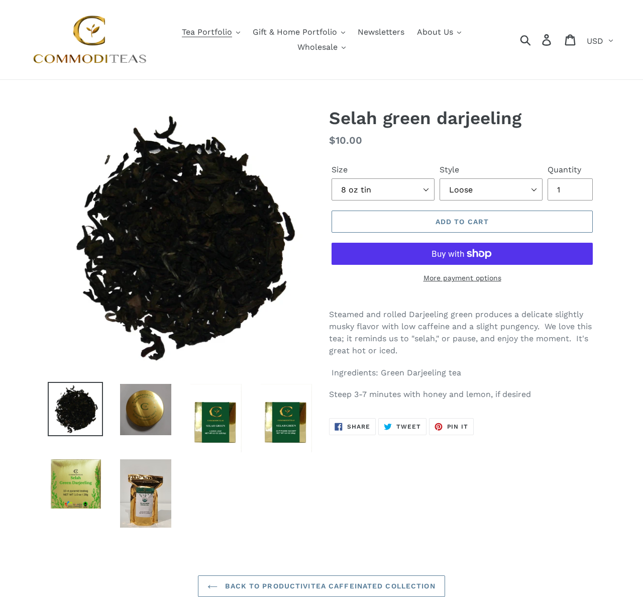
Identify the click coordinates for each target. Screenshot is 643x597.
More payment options (462, 278)
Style (449, 169)
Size (340, 169)
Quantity (564, 169)
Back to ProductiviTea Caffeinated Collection (329, 586)
